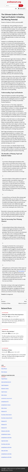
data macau (4, 408)
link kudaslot (21, 271)
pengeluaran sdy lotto (6, 457)
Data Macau (4, 368)
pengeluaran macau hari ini (6, 398)
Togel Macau (4, 378)
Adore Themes (9, 470)
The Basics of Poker (7, 350)
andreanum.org (14, 2)
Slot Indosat (4, 372)
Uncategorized (9, 294)
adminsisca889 (19, 22)
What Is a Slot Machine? (8, 331)
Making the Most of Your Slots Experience (13, 314)
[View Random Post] (16, 9)
